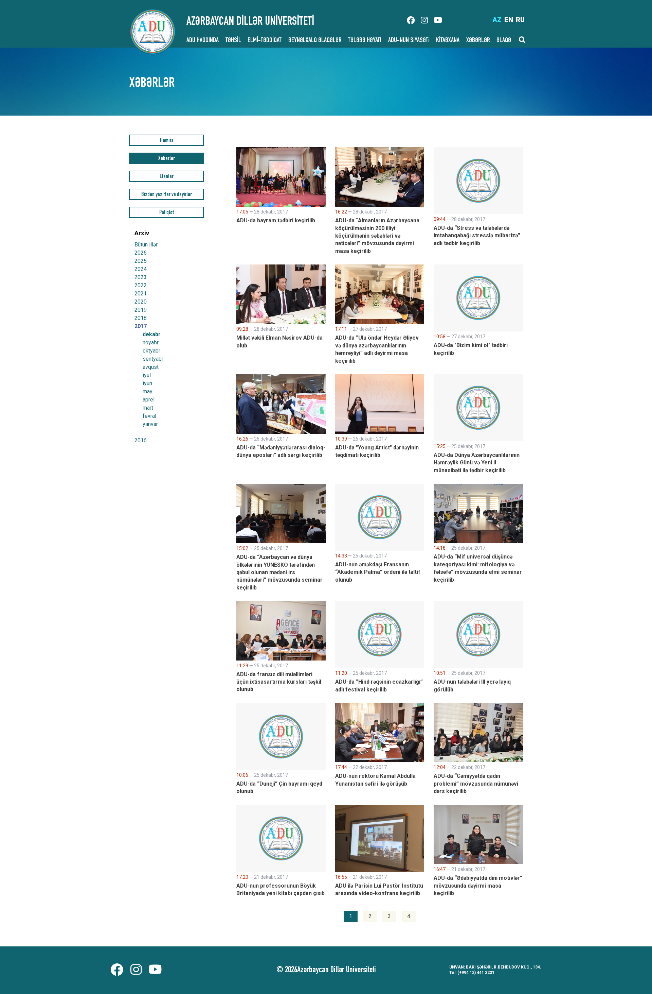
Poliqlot (166, 213)
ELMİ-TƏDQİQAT (265, 40)
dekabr (152, 334)
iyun (147, 383)
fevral (149, 416)
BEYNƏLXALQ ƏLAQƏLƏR (315, 40)
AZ (497, 20)
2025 (140, 261)
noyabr (151, 342)
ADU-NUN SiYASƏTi (409, 40)
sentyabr (153, 359)
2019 (140, 310)
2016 (140, 440)
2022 (140, 285)
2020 (140, 301)
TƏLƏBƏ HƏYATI (364, 40)
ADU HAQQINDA (202, 40)
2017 (140, 326)
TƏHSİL (233, 40)
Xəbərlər (166, 159)
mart (148, 408)
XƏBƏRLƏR (478, 40)
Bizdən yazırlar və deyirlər (166, 195)
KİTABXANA (447, 40)
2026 (140, 253)
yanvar (150, 424)
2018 (140, 318)
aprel (149, 399)
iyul (147, 375)
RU (520, 20)
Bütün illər (146, 244)
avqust (151, 367)
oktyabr (151, 351)
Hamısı (166, 141)
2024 (140, 269)
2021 (140, 293)
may (147, 391)
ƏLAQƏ (503, 40)
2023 (140, 277)
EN (508, 20)
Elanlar (167, 177)
